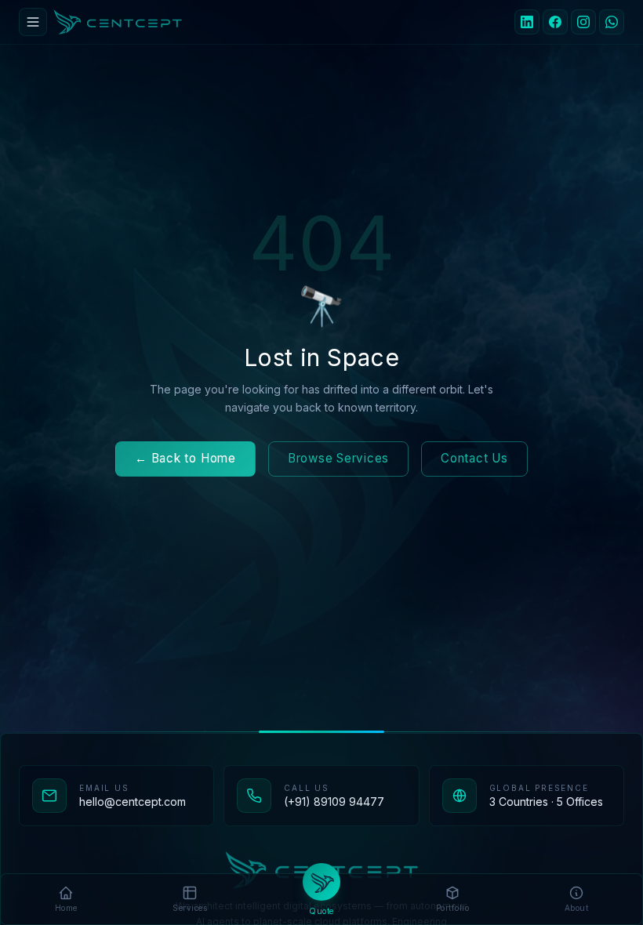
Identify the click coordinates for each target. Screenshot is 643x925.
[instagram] (583, 21)
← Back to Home (185, 458)
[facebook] (555, 21)
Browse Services (338, 458)
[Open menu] (33, 22)
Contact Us (474, 458)
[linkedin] (526, 21)
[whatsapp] (611, 21)
